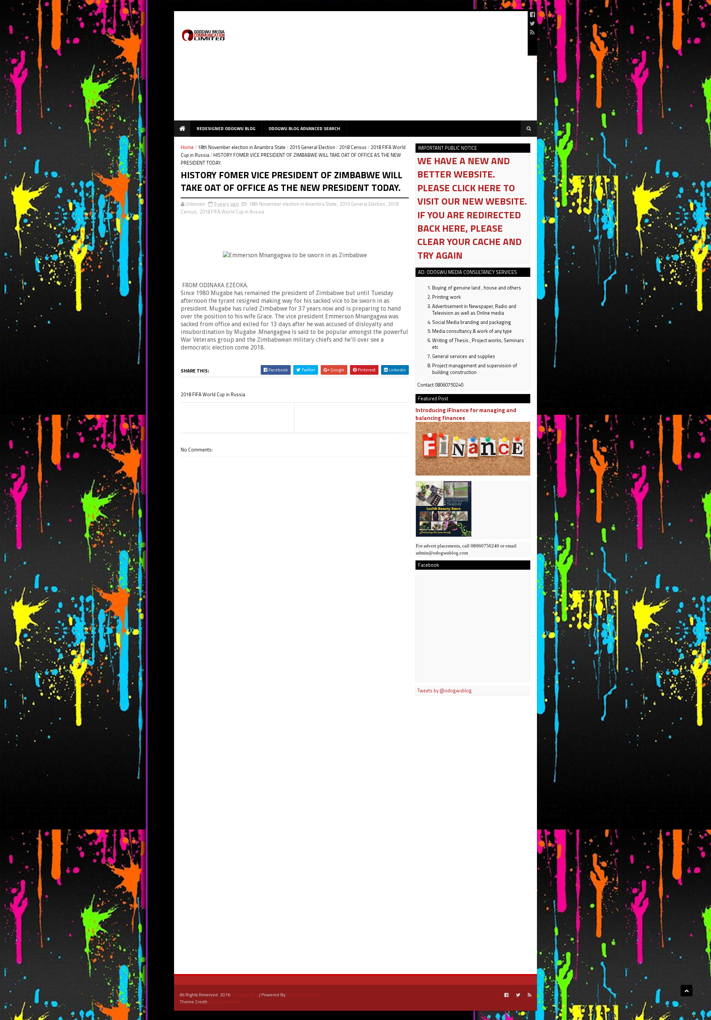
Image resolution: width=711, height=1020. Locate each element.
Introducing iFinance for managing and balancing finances (465, 414)
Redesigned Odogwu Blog (226, 128)
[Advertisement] (387, 68)
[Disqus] (295, 668)
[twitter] (532, 23)
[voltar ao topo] (686, 990)
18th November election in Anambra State (242, 147)
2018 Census (353, 147)
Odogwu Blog (244, 994)
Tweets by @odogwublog (444, 690)
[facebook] (532, 14)
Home (187, 147)
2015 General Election (312, 147)
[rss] (532, 32)
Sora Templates (224, 1001)
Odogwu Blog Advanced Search (304, 128)
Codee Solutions (303, 994)
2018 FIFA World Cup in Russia (232, 211)
